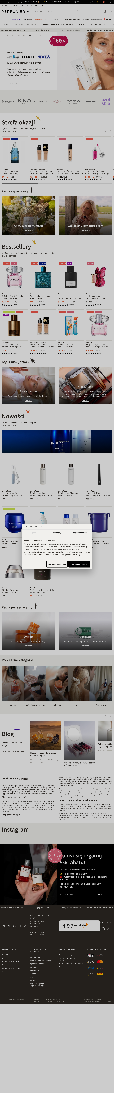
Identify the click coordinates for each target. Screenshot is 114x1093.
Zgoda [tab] (33, 532)
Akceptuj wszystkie (79, 564)
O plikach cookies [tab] (80, 532)
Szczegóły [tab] (57, 532)
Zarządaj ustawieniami (57, 564)
